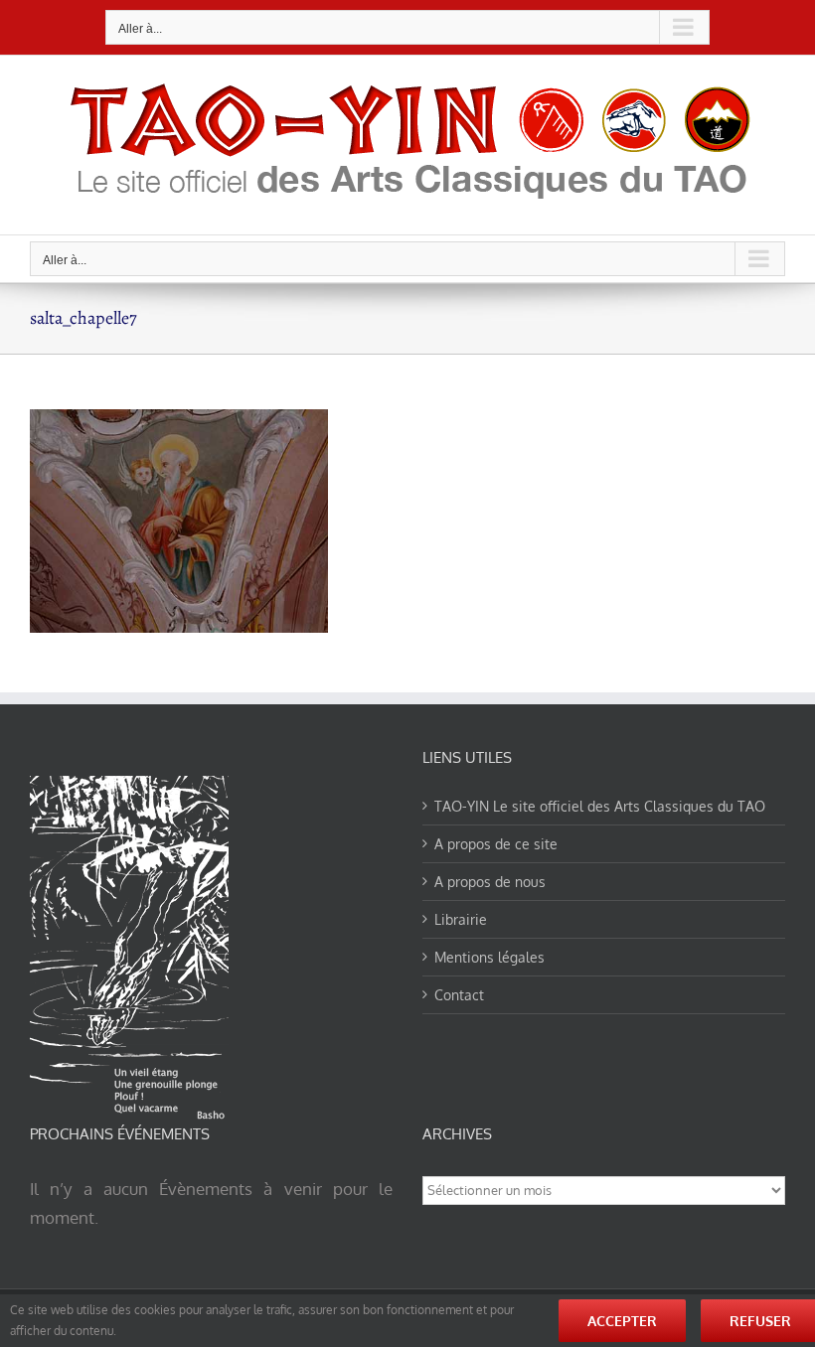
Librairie (460, 919)
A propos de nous (490, 881)
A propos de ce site (496, 843)
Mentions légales (489, 957)
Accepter (622, 1320)
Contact (459, 994)
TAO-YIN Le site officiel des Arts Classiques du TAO (599, 806)
